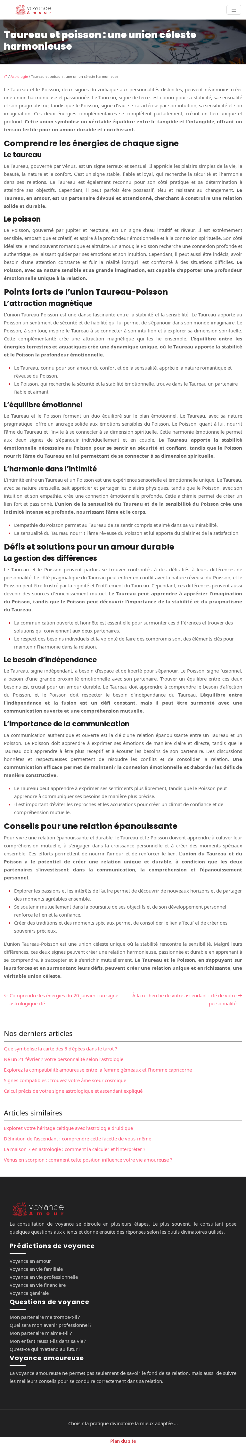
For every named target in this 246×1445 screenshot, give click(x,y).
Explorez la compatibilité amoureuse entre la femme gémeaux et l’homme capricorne (98, 1069)
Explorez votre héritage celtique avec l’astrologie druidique (68, 1128)
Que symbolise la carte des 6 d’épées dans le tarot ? (60, 1048)
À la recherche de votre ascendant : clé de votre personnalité (184, 999)
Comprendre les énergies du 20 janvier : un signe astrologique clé (64, 999)
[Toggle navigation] (233, 10)
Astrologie (19, 76)
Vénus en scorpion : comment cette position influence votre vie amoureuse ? (88, 1159)
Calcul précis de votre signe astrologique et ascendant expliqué (73, 1091)
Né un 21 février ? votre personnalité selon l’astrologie (63, 1059)
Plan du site (123, 1441)
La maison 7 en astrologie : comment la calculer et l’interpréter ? (74, 1149)
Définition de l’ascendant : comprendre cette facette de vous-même (77, 1138)
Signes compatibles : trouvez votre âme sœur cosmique (65, 1080)
